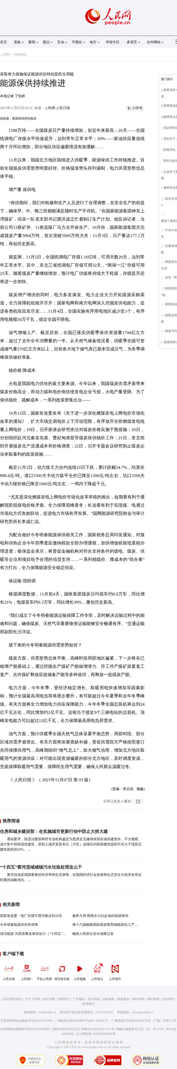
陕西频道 (20, 54)
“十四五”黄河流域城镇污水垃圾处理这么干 (41, 867)
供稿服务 (109, 999)
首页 (3, 42)
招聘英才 (64, 999)
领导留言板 (62, 979)
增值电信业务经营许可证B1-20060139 (82, 1020)
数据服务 (123, 999)
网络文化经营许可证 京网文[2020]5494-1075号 (83, 1029)
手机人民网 (44, 979)
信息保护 (168, 999)
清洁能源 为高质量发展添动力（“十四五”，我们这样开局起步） (48, 933)
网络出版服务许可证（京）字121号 (140, 1029)
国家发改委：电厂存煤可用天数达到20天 (31, 916)
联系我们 (88, 1003)
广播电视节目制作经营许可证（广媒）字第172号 (144, 1020)
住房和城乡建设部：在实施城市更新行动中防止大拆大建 (54, 831)
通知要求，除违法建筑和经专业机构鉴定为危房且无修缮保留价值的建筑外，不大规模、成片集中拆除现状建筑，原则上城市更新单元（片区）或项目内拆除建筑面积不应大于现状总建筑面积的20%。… (71, 844)
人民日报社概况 (11, 999)
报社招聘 (49, 999)
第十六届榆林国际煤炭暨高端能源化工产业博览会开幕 (113, 924)
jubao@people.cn (142, 1012)
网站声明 (138, 999)
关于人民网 (32, 999)
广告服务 (79, 999)
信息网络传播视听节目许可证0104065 (25, 1029)
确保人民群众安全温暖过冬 (93, 933)
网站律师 (153, 999)
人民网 (5, 54)
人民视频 (80, 979)
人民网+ (26, 979)
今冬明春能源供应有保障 (19, 924)
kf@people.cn (47, 1012)
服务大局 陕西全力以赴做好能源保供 (100, 916)
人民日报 (9, 979)
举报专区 (113, 42)
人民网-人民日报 (57, 108)
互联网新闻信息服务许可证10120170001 (27, 1020)
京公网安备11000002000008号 (95, 1034)
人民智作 (115, 979)
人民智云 (97, 979)
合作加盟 (94, 999)
